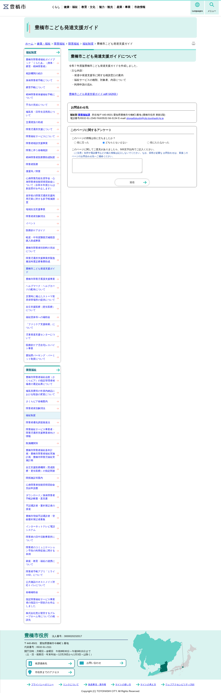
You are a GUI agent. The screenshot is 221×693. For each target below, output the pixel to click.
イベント (31, 223)
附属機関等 (32, 443)
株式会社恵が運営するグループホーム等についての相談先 (40, 616)
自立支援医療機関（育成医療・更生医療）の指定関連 (40, 469)
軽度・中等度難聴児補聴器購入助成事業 (40, 239)
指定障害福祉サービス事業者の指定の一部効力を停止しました (40, 602)
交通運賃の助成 (34, 122)
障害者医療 (32, 164)
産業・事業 (124, 7)
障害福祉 (59, 43)
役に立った (83, 142)
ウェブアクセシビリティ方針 (180, 684)
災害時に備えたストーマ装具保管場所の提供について (40, 298)
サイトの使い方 (123, 684)
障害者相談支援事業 (37, 143)
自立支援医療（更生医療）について (40, 308)
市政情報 (139, 7)
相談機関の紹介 (34, 73)
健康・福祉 (71, 7)
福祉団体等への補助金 (38, 317)
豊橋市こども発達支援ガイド (40, 270)
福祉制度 (88, 43)
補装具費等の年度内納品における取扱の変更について (43, 392)
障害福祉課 (84, 114)
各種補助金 (32, 592)
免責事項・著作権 (97, 684)
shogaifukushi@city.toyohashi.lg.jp (145, 118)
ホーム (29, 43)
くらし (56, 7)
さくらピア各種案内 (37, 401)
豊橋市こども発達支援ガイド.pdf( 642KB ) (93, 94)
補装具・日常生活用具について (40, 113)
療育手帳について (35, 87)
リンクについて (71, 684)
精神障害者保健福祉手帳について (40, 96)
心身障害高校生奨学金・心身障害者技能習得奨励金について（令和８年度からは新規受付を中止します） (40, 183)
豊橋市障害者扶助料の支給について (40, 249)
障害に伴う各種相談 (37, 150)
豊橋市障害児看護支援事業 (40, 279)
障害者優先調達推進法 (38, 422)
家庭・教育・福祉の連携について (40, 563)
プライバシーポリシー (42, 684)
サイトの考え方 (148, 684)
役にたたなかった (159, 142)
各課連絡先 (41, 663)
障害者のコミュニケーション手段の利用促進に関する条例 (40, 550)
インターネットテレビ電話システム (40, 528)
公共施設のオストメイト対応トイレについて (40, 584)
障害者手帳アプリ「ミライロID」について (40, 573)
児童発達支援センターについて (40, 336)
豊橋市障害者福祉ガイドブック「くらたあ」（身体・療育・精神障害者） (40, 63)
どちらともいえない (116, 142)
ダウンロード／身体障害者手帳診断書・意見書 (40, 497)
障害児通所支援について (39, 129)
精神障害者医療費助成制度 (40, 157)
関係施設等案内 (34, 477)
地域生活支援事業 (35, 209)
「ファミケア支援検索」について (40, 326)
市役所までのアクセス (47, 672)
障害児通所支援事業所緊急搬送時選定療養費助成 (40, 260)
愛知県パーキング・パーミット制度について (40, 357)
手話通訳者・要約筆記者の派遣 (40, 507)
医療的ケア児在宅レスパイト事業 (40, 347)
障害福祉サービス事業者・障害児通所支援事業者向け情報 (40, 432)
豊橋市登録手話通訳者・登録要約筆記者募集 (40, 518)
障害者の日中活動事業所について (40, 538)
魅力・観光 (106, 7)
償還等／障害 (33, 171)
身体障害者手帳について (39, 80)
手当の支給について (37, 104)
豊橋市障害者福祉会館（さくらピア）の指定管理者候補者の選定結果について (40, 380)
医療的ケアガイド (35, 230)
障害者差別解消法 (35, 216)
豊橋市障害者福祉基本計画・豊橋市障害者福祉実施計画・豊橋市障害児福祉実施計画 (40, 455)
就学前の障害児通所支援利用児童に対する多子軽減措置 (40, 199)
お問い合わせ (94, 662)
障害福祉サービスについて (40, 136)
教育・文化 (88, 7)
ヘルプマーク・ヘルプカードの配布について (40, 288)
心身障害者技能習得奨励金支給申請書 (40, 486)
